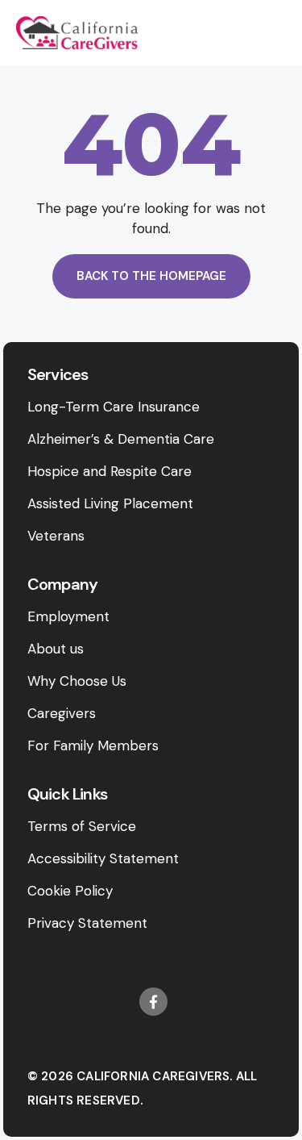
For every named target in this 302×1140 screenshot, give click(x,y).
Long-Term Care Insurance (113, 406)
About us (55, 649)
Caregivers (61, 713)
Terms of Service (81, 826)
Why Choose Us (76, 681)
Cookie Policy (70, 891)
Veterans (56, 536)
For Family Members (93, 745)
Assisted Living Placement (110, 503)
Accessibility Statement (103, 858)
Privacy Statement (87, 923)
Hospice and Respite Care (109, 471)
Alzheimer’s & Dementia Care (120, 439)
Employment (68, 616)
